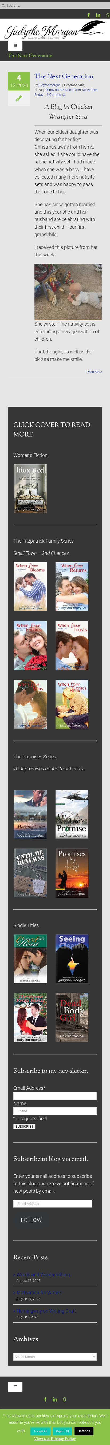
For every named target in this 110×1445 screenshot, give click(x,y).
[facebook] (89, 15)
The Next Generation (63, 76)
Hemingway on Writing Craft (46, 1311)
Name (19, 1103)
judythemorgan (50, 85)
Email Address (29, 1088)
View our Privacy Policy (55, 1438)
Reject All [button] (62, 1431)
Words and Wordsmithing (43, 1274)
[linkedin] (98, 15)
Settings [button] (84, 1431)
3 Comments (56, 95)
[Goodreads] (108, 15)
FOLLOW (31, 1220)
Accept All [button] (40, 1431)
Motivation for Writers (39, 1292)
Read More (94, 372)
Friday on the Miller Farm (63, 90)
